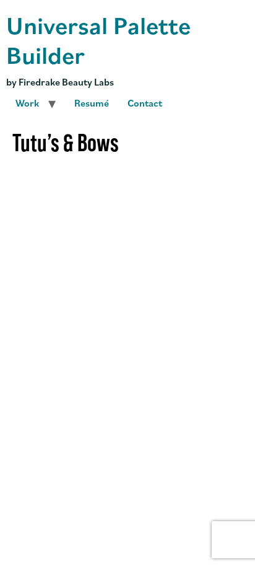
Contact (144, 103)
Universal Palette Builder (98, 39)
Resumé (91, 103)
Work (27, 103)
